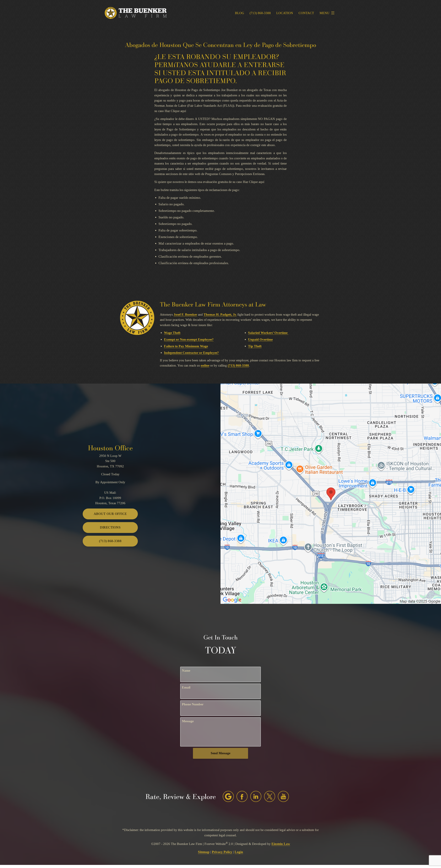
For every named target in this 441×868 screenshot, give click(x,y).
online (205, 365)
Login (239, 852)
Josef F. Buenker (185, 314)
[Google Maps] (228, 796)
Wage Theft (172, 333)
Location (284, 13)
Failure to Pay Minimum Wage (186, 346)
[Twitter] (269, 796)
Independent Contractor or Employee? (191, 352)
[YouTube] (283, 796)
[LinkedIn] (255, 796)
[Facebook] (242, 796)
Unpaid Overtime (260, 339)
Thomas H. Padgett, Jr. (220, 314)
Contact (306, 13)
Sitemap (203, 852)
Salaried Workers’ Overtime (268, 333)
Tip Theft (254, 346)
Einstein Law (280, 844)
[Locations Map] (330, 493)
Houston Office (110, 447)
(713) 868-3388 (238, 365)
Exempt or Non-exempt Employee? (189, 339)
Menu (324, 13)
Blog (239, 13)
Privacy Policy (222, 852)
